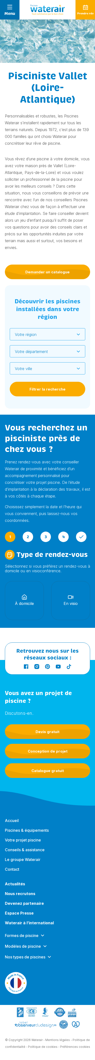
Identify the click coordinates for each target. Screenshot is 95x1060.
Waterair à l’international (29, 922)
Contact (12, 869)
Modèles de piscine (23, 946)
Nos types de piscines (25, 957)
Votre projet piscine (23, 840)
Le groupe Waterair (22, 859)
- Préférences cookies (74, 1047)
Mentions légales (57, 1040)
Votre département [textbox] (31, 351)
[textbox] (44, 334)
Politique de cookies (42, 1047)
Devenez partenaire (24, 903)
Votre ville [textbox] (23, 368)
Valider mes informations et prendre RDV (47, 753)
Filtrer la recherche (47, 389)
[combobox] (47, 334)
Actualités (15, 883)
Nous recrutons (20, 893)
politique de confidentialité (22, 817)
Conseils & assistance (25, 849)
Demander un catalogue (47, 272)
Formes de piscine (21, 935)
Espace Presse (19, 913)
